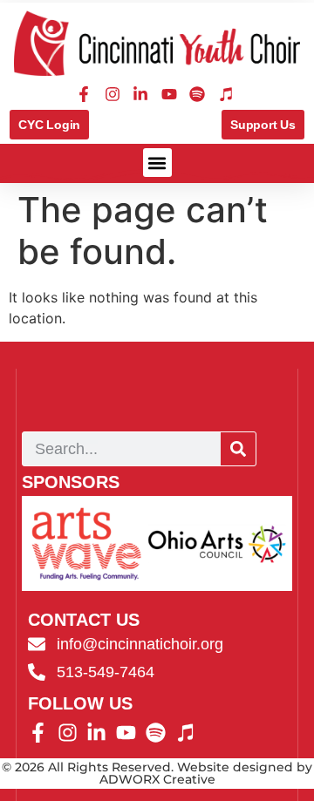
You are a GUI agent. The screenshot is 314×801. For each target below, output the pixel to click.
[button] (157, 162)
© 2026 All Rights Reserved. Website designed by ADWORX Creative (157, 773)
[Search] (238, 448)
